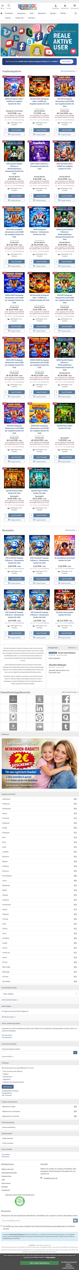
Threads (39, 919)
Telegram (39, 914)
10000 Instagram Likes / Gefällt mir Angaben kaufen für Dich (14, 101)
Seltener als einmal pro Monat (13, 1082)
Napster (39, 861)
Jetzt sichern (66, 61)
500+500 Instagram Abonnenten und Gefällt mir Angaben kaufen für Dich (14, 429)
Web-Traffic (39, 967)
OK (75, 1053)
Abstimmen (7, 1087)
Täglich (6, 1074)
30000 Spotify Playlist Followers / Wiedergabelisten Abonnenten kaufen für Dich (64, 365)
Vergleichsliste (15, 134)
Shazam (39, 895)
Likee (39, 847)
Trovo (39, 933)
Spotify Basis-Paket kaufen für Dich (64, 427)
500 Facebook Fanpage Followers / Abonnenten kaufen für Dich (14, 614)
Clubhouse (39, 804)
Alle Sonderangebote (68, 71)
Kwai (39, 842)
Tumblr (39, 943)
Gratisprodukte (7, 1037)
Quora (39, 881)
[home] (2, 13)
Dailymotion (39, 809)
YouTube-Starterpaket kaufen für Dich (64, 613)
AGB (3, 1180)
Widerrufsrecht (8, 1169)
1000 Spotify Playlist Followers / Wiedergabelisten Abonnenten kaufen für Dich (14, 169)
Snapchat (39, 900)
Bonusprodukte (7, 1035)
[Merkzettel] (6, 130)
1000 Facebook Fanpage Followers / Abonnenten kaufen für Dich (39, 560)
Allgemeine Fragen (39, 1107)
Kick (31, 13)
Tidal (39, 924)
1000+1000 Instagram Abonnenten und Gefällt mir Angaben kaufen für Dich (14, 233)
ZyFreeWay (39, 981)
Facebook (9, 13)
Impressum (6, 1183)
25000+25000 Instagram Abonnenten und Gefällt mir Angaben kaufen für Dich (39, 363)
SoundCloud (39, 905)
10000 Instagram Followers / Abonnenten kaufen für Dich (39, 231)
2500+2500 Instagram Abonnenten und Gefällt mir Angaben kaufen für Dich (14, 363)
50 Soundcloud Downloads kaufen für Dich (65, 559)
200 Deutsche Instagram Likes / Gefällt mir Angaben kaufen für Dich (39, 297)
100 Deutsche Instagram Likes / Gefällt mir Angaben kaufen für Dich (39, 101)
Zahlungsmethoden (9, 1173)
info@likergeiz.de (50, 1178)
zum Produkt (16, 130)
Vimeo (39, 957)
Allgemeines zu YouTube (39, 1116)
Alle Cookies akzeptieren (39, 1263)
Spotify (53, 13)
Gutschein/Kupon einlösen (11, 1049)
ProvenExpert (39, 876)
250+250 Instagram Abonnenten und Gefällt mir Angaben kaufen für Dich (64, 299)
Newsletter (5, 1157)
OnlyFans (39, 866)
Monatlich (6, 1079)
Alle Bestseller (70, 530)
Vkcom (39, 962)
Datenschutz (6, 1176)
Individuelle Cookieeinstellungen (68, 1267)
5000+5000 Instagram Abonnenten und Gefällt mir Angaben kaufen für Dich (39, 429)
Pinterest (39, 871)
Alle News (71, 648)
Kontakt (5, 1187)
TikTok (63, 13)
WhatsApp (39, 972)
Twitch (7, 18)
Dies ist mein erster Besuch (12, 1071)
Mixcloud (41, 13)
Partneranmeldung (8, 1127)
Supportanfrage (7, 1138)
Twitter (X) (19, 18)
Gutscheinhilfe (7, 1056)
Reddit (39, 890)
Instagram (21, 13)
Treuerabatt (6, 1154)
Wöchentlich (7, 1077)
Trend (31, 1068)
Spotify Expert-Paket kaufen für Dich (39, 492)
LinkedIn (39, 852)
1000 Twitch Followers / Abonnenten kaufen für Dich (39, 166)
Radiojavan (39, 885)
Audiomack (39, 799)
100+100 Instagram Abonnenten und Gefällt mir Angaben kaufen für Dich (64, 102)
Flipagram (39, 823)
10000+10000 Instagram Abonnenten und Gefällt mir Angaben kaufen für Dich (14, 299)
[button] (76, 13)
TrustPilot (39, 938)
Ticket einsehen (7, 1143)
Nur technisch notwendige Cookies (69, 1263)
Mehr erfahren (50, 1257)
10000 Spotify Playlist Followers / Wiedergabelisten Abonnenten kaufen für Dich (64, 234)
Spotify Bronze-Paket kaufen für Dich (14, 492)
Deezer (39, 813)
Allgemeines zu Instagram (39, 1111)
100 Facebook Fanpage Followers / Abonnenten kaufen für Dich (39, 614)
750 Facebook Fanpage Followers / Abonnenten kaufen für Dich (14, 560)
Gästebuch (6, 1190)
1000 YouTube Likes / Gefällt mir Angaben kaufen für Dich (64, 166)
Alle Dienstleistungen (69, 692)
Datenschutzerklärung (16, 1234)
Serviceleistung (19, 120)
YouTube (31, 18)
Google (39, 828)
